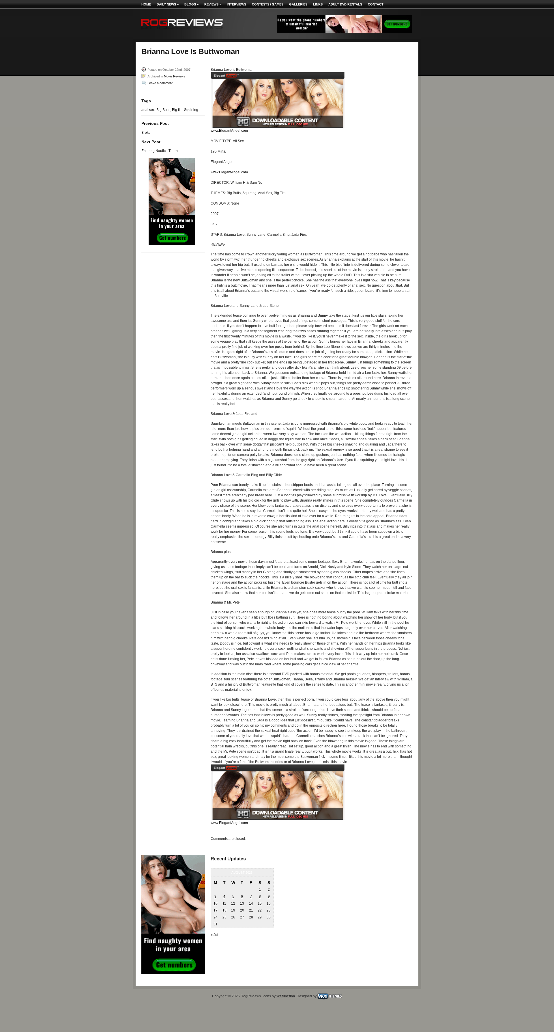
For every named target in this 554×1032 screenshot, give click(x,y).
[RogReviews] (181, 30)
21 (251, 910)
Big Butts (163, 110)
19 (233, 910)
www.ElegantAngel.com (229, 131)
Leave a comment (160, 83)
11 (224, 903)
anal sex (148, 110)
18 (224, 910)
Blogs (191, 4)
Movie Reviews (174, 76)
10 (216, 903)
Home (146, 4)
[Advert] (344, 31)
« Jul (214, 935)
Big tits (177, 110)
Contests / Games (267, 4)
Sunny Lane (255, 235)
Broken (147, 133)
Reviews (212, 4)
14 (251, 903)
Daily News (168, 4)
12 (233, 903)
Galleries (298, 4)
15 (260, 903)
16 (269, 903)
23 (269, 910)
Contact (375, 4)
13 (242, 903)
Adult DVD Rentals (345, 4)
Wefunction (285, 996)
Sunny (323, 315)
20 (242, 910)
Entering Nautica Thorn (159, 151)
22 (260, 910)
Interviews (236, 4)
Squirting (191, 110)
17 (216, 910)
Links (318, 4)
